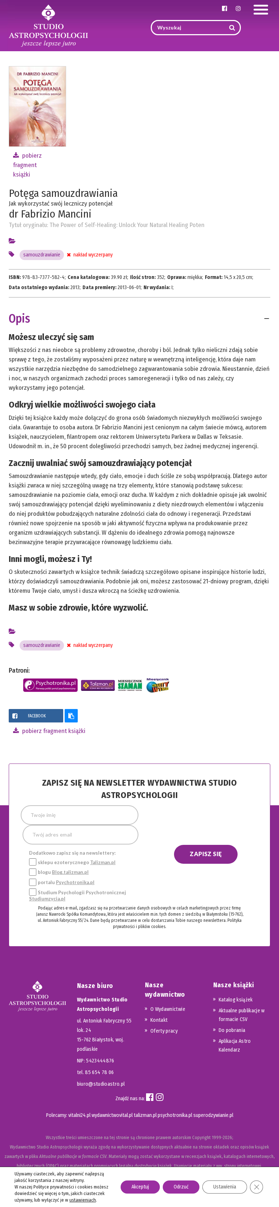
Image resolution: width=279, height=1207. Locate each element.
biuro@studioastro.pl (101, 1084)
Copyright (201, 1137)
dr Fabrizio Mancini (50, 213)
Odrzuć (181, 1187)
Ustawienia (224, 1187)
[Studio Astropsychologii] (48, 25)
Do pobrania (232, 1030)
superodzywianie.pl (213, 1115)
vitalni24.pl (79, 1115)
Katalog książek (236, 1000)
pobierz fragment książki (27, 165)
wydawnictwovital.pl (112, 1115)
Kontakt (158, 1020)
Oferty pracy (164, 1031)
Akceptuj (140, 1187)
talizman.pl (145, 1115)
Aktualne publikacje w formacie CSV (242, 1015)
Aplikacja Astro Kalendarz (235, 1045)
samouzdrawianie (41, 255)
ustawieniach (82, 1200)
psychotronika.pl (175, 1115)
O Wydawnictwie (167, 1009)
